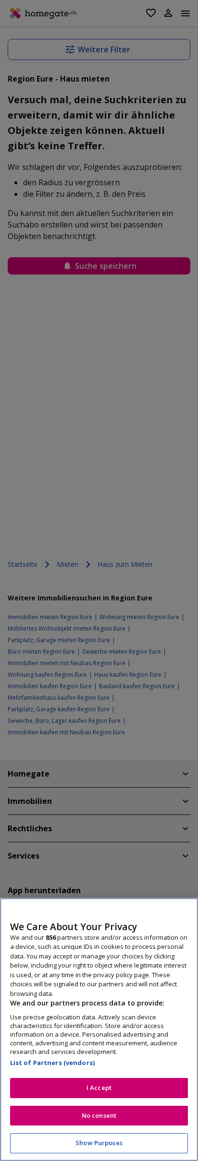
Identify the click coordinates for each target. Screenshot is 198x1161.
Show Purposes (99, 1142)
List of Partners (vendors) (52, 1062)
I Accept (99, 1087)
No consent (99, 1115)
